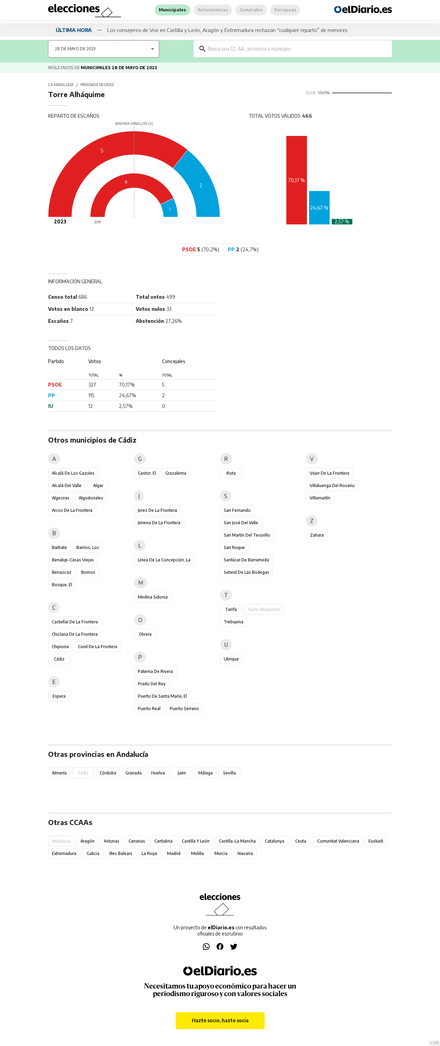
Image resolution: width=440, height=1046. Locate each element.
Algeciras (60, 497)
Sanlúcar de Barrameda (246, 559)
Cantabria (163, 841)
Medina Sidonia (153, 597)
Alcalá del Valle (66, 485)
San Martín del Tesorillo (247, 535)
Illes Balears (120, 853)
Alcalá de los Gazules (73, 473)
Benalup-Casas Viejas (73, 559)
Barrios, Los (87, 547)
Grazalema (175, 473)
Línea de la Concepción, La (164, 559)
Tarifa (231, 609)
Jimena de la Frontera (159, 522)
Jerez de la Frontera (157, 510)
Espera (59, 696)
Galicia (93, 853)
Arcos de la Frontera (72, 510)
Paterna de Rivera (155, 671)
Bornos (88, 572)
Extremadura (64, 853)
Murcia (221, 853)
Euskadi (375, 841)
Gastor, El (147, 473)
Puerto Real (149, 708)
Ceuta (300, 841)
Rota (231, 473)
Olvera (145, 634)
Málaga (205, 772)
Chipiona (60, 646)
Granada (133, 772)
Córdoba (108, 772)
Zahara (317, 535)
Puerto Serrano (184, 708)
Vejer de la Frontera (329, 473)
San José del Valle (241, 522)
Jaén (182, 772)
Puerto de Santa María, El (162, 696)
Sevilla (229, 772)
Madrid (173, 853)
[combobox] (298, 49)
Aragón (87, 841)
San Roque (234, 547)
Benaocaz (62, 572)
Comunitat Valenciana (338, 841)
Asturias (111, 841)
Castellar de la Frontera (75, 621)
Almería (59, 772)
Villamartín (320, 497)
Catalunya (274, 841)
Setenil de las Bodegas (246, 572)
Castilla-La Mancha (237, 841)
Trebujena (233, 621)
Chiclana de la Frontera (75, 634)
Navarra (245, 853)
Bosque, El (62, 584)
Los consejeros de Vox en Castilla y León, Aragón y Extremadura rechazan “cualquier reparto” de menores (227, 30)
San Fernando (237, 510)
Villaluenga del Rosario (332, 485)
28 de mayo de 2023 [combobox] (75, 48)
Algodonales (91, 497)
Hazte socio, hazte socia (220, 1020)
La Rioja (149, 853)
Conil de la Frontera (97, 646)
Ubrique (231, 659)
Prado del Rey (152, 683)
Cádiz (59, 659)
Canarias (137, 841)
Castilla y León (196, 841)
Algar (98, 485)
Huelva (158, 772)
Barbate (59, 547)
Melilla (197, 853)
